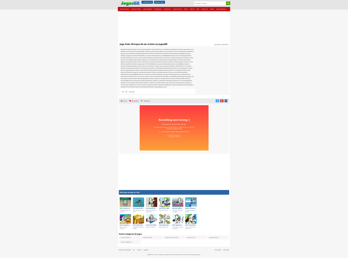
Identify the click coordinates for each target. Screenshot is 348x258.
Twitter (227, 250)
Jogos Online (217, 44)
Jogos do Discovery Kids (171, 237)
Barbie (212, 9)
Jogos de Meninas (221, 9)
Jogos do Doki (224, 44)
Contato (139, 250)
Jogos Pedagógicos (126, 242)
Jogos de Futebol (136, 9)
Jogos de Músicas (126, 237)
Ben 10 (192, 9)
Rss (134, 250)
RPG (198, 9)
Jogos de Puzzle (147, 237)
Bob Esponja (158, 9)
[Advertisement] (174, 27)
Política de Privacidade (125, 250)
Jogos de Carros (177, 9)
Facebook (218, 250)
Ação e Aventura (124, 9)
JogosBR (146, 250)
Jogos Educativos (214, 237)
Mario (186, 9)
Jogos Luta (205, 9)
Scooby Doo (167, 9)
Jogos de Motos (147, 9)
